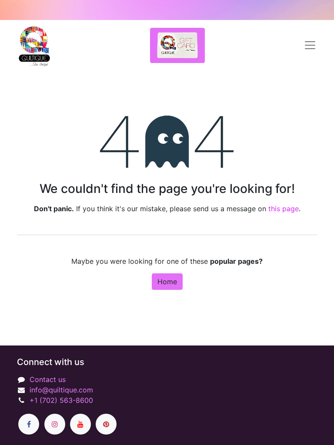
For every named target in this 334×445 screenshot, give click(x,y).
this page (283, 208)
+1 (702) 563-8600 (61, 400)
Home (167, 281)
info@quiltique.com (61, 389)
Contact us (48, 379)
